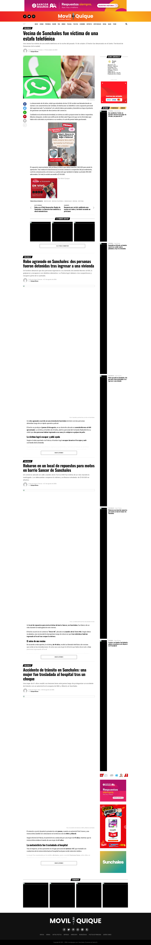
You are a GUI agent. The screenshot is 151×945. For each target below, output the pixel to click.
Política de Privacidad (95, 934)
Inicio (36, 24)
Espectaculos (97, 24)
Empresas (66, 934)
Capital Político (57, 934)
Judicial (42, 934)
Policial (69, 24)
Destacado (48, 201)
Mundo (63, 24)
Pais (59, 24)
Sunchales (68, 201)
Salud (109, 24)
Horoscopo (74, 934)
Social (104, 24)
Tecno (114, 24)
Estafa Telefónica (58, 201)
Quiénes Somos (107, 934)
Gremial (48, 934)
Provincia (48, 24)
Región (54, 24)
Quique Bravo (34, 51)
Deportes (89, 24)
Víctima (81, 201)
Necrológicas (83, 934)
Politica (75, 24)
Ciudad (41, 24)
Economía (82, 24)
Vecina (75, 201)
